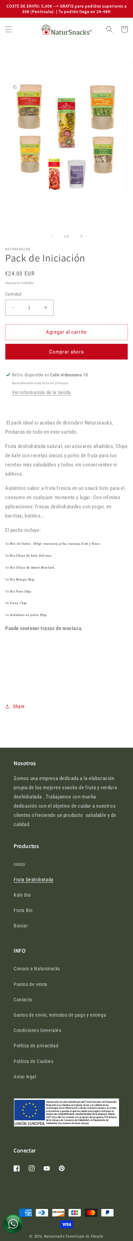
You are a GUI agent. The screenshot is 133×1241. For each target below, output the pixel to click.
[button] (8, 29)
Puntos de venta (30, 984)
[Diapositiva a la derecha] (81, 236)
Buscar (21, 925)
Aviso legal (25, 1076)
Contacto (23, 999)
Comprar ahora (66, 352)
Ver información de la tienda (41, 392)
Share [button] (19, 706)
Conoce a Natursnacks (37, 968)
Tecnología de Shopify (84, 1236)
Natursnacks (54, 1236)
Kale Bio (22, 895)
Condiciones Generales (37, 1030)
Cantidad (13, 294)
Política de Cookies (33, 1061)
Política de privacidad (36, 1045)
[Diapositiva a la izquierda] (51, 236)
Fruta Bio (23, 910)
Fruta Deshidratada (34, 879)
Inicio (19, 864)
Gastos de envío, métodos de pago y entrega (60, 1015)
